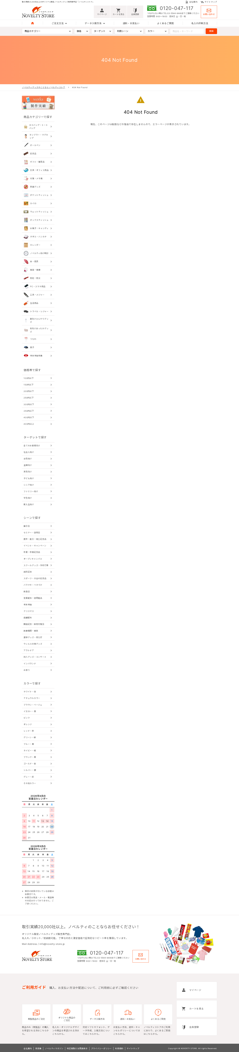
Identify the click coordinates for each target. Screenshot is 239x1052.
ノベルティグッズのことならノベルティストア (43, 87)
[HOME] (32, 23)
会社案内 (193, 2)
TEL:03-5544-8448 (172, 13)
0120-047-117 (176, 8)
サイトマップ (211, 2)
